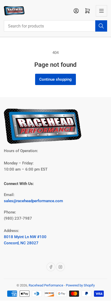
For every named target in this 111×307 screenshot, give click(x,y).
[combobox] (55, 26)
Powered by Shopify (80, 285)
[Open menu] (101, 10)
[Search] (101, 26)
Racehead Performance (46, 285)
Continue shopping (55, 79)
